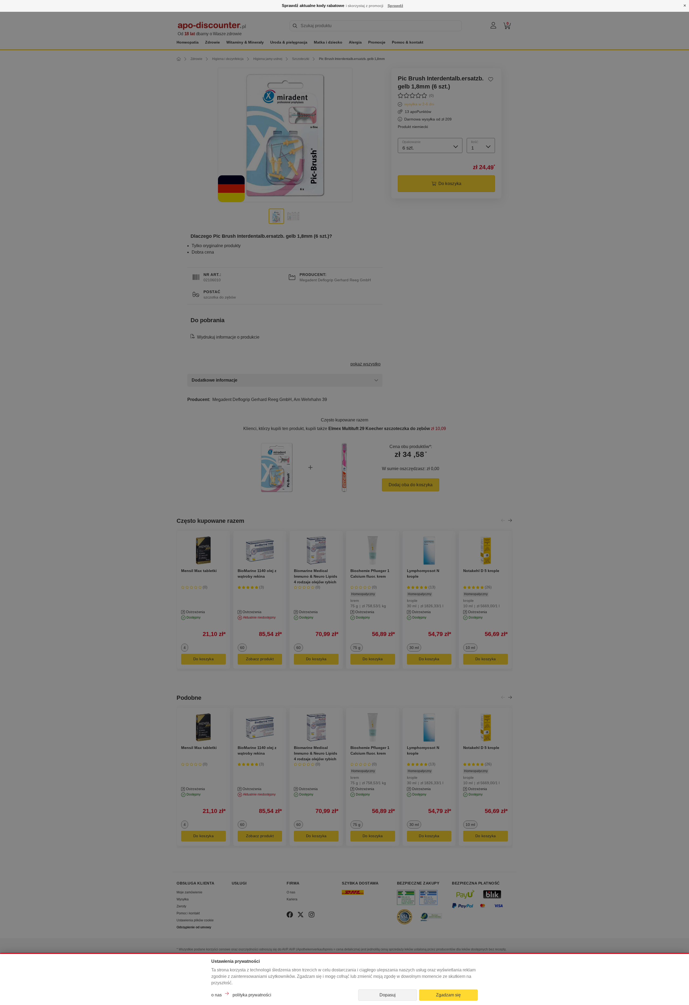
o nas (216, 995)
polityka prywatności (252, 995)
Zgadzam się (448, 995)
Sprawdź (395, 5)
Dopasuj (387, 995)
